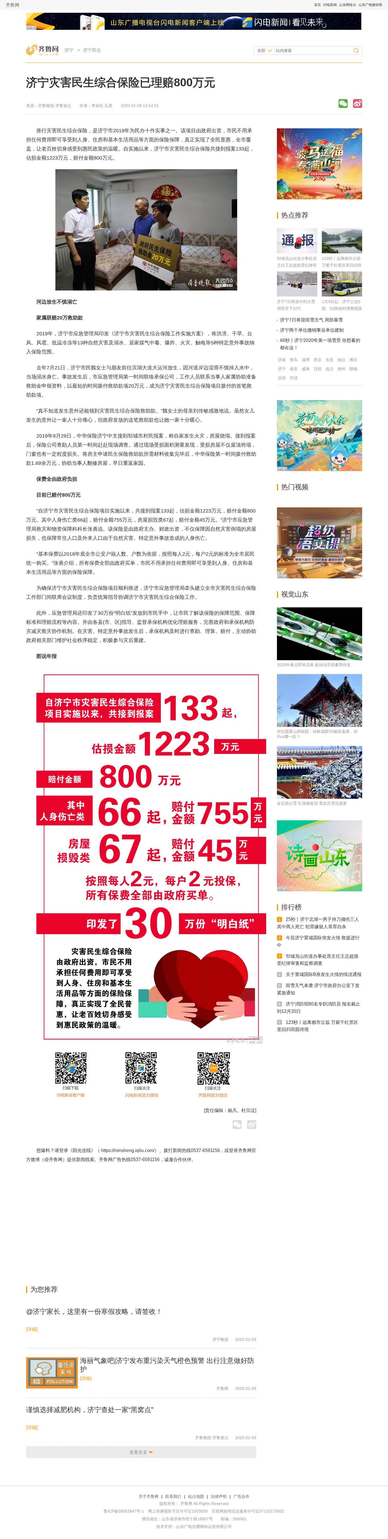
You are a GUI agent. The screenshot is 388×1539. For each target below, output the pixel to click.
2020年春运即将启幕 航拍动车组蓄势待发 (314, 664)
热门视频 (294, 487)
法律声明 (219, 1496)
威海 (306, 369)
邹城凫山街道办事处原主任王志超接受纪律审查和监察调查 (297, 265)
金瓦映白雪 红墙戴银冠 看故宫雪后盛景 (312, 803)
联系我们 (173, 1496)
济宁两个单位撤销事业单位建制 (312, 330)
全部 (261, 50)
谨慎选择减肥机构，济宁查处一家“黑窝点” (89, 1409)
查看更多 (138, 1452)
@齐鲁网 (53, 1159)
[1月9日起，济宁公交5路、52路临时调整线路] (342, 294)
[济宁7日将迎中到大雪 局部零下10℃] (297, 294)
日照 (318, 369)
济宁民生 (92, 50)
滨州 (282, 378)
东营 (329, 359)
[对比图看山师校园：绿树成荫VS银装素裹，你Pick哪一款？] (319, 700)
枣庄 (318, 359)
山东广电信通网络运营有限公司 (204, 1526)
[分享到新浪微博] (357, 103)
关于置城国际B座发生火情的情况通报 (324, 974)
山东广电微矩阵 (370, 5)
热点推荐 (294, 215)
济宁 (69, 50)
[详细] (31, 1329)
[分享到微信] (343, 103)
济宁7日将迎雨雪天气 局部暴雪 (311, 319)
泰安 (294, 369)
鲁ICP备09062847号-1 (124, 1511)
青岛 (294, 359)
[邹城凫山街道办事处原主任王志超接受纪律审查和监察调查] (297, 251)
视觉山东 (294, 594)
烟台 (341, 359)
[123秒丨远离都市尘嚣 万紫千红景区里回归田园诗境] (342, 251)
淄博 (306, 359)
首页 (317, 5)
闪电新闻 (330, 5)
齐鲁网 (12, 5)
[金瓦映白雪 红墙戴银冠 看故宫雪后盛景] (319, 772)
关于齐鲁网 (148, 1496)
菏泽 (294, 378)
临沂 (329, 369)
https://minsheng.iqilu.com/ (128, 1150)
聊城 (353, 369)
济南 (282, 359)
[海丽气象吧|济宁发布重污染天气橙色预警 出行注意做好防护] (52, 1373)
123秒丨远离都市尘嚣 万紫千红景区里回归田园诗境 (342, 265)
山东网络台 (347, 5)
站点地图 (196, 1496)
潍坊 (353, 359)
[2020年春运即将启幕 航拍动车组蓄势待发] (319, 633)
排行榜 (291, 907)
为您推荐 (44, 1289)
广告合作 (241, 1496)
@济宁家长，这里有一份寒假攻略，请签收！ (94, 1311)
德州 (341, 369)
